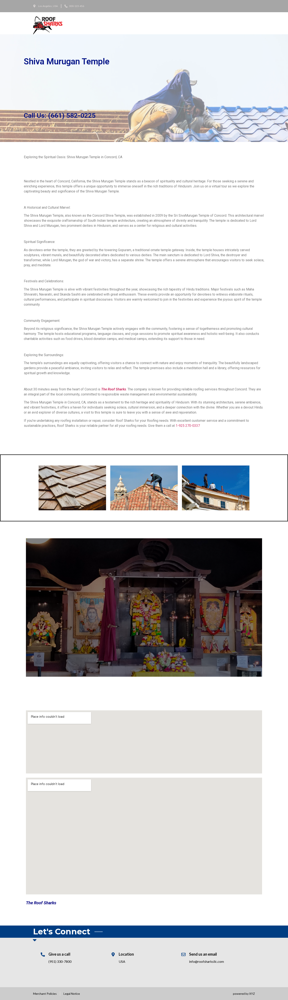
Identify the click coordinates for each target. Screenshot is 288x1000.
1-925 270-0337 (188, 426)
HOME (73, 23)
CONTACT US (125, 23)
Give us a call (59, 954)
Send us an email (203, 954)
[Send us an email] (183, 954)
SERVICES (88, 23)
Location (126, 954)
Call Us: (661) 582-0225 (60, 115)
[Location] (113, 954)
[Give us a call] (43, 954)
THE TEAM (105, 23)
